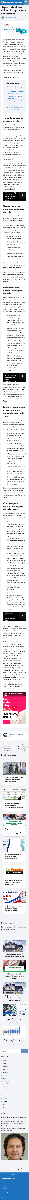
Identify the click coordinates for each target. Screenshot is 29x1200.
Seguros (5, 1093)
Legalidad (5, 1084)
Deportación (6, 1072)
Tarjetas (4, 1096)
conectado (20, 927)
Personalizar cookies (7, 1191)
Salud (4, 1090)
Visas (4, 1107)
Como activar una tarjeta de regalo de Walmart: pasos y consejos (21, 747)
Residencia (5, 1087)
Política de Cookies (6, 1193)
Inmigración (6, 1081)
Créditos (5, 1069)
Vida (4, 1104)
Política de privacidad (7, 1195)
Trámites (5, 1102)
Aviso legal (4, 1186)
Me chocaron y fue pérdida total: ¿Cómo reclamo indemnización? (7, 747)
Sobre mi (4, 1197)
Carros (4, 1063)
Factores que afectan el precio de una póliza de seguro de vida (14, 103)
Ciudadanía (5, 1066)
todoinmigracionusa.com (10, 17)
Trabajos (5, 1099)
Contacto (4, 1188)
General (5, 1075)
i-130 (4, 1078)
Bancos (4, 1060)
